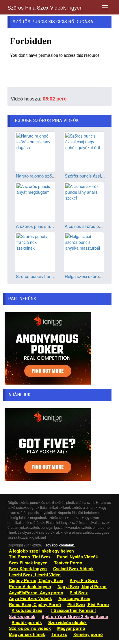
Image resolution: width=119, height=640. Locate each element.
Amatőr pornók (27, 622)
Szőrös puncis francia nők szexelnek (50, 276)
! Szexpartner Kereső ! (73, 610)
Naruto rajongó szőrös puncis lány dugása (55, 176)
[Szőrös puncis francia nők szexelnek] (35, 252)
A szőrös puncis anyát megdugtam (49, 226)
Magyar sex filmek (27, 634)
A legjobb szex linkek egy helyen (41, 551)
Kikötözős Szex (27, 610)
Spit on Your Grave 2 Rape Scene (75, 616)
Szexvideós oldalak (67, 622)
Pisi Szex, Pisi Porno (88, 604)
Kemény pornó (88, 634)
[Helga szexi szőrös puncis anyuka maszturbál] (84, 252)
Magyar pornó (71, 628)
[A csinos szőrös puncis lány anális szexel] (84, 201)
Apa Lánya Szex (74, 598)
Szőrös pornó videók (30, 628)
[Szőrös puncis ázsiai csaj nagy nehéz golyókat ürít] (84, 151)
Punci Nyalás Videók (77, 556)
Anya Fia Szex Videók (30, 598)
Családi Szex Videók (73, 568)
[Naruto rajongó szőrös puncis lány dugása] (35, 151)
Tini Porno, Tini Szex (30, 556)
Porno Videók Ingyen (30, 586)
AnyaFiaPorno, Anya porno (36, 592)
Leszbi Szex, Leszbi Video (35, 574)
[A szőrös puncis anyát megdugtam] (35, 201)
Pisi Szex (79, 592)
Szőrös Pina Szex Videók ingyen (45, 7)
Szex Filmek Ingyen (28, 563)
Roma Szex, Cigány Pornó (35, 604)
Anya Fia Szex (84, 580)
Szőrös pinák (22, 616)
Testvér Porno (68, 563)
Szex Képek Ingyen (28, 568)
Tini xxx (59, 634)
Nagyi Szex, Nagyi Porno (82, 586)
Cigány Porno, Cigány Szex (36, 580)
